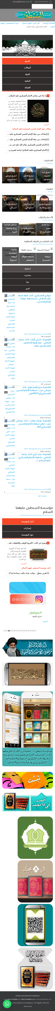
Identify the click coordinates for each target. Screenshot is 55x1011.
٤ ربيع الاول (47, 612)
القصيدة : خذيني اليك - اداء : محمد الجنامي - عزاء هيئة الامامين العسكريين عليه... (34, 342)
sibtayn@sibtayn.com (21, 1)
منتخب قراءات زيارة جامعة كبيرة (10, 228)
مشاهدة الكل (42, 496)
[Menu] (17, 15)
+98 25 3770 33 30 (41, 1)
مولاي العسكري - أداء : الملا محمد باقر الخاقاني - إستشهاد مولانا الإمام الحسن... (34, 298)
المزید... (5, 621)
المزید (46, 124)
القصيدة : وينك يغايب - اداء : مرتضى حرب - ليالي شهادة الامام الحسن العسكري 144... (33, 423)
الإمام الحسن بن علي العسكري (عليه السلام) (36, 334)
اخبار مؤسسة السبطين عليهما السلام (36, 568)
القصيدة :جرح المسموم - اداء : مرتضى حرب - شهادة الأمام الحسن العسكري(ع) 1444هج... (33, 390)
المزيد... (23, 563)
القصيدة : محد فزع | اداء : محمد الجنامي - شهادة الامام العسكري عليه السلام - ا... (34, 457)
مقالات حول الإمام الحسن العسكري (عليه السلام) (32, 129)
